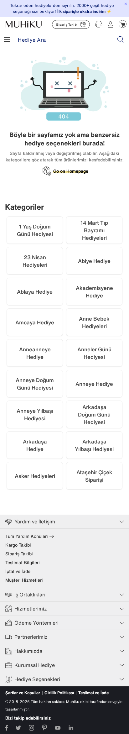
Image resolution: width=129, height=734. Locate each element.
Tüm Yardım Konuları (26, 536)
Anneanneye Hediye (35, 353)
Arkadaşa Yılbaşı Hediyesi (94, 445)
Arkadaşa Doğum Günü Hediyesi (94, 414)
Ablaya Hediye (35, 292)
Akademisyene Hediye (94, 291)
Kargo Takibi (18, 545)
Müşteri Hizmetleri (24, 580)
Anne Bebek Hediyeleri (94, 322)
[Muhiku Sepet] (122, 24)
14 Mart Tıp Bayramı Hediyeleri (94, 230)
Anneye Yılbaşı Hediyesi (35, 414)
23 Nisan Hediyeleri (35, 261)
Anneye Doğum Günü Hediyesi (35, 383)
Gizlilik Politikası (59, 693)
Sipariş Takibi (19, 554)
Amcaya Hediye (34, 322)
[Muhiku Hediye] (7, 39)
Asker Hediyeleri (35, 476)
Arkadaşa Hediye (35, 445)
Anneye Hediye (94, 384)
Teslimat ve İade (93, 693)
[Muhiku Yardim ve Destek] (98, 24)
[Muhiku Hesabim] (110, 24)
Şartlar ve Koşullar (22, 693)
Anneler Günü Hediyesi (94, 353)
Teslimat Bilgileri (22, 562)
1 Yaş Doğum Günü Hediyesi (35, 230)
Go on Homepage (70, 171)
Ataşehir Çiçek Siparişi (94, 476)
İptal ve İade (17, 571)
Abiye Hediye (94, 261)
